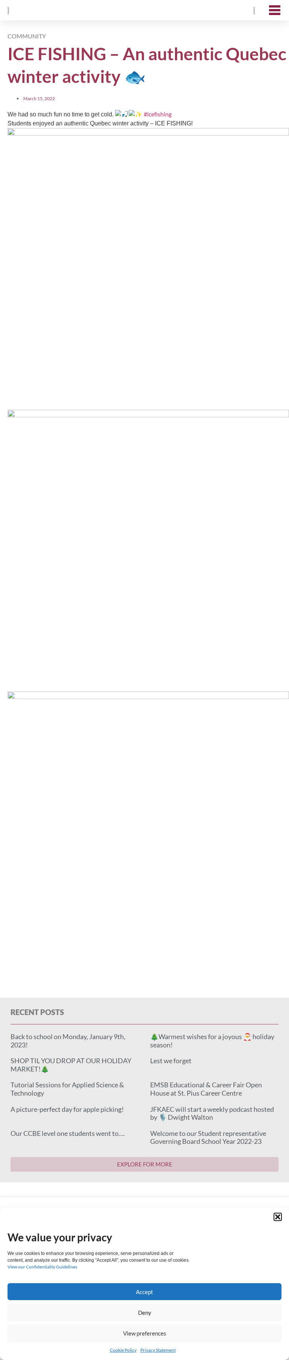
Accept (144, 1291)
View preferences (144, 1333)
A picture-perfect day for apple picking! (67, 1109)
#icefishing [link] (158, 114)
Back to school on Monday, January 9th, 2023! (68, 1040)
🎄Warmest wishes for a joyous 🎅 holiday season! (212, 1040)
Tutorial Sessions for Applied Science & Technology (67, 1089)
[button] (277, 1217)
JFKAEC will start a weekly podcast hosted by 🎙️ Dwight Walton (212, 1113)
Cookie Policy (123, 1350)
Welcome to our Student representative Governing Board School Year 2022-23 (208, 1137)
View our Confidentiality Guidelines (42, 1267)
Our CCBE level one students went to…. (68, 1133)
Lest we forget (171, 1060)
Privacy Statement (158, 1350)
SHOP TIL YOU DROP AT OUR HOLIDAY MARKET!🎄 (71, 1064)
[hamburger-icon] (274, 10)
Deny (144, 1312)
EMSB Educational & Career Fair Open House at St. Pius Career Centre (206, 1089)
